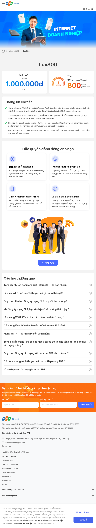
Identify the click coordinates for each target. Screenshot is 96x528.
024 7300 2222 (11, 447)
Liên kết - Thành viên (10, 465)
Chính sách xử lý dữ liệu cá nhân (28, 395)
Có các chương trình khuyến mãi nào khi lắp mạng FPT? (34, 361)
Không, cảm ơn (83, 512)
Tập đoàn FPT (7, 477)
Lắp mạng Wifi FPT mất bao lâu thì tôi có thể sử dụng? (34, 317)
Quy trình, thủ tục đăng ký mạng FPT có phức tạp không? (35, 301)
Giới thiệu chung (8, 461)
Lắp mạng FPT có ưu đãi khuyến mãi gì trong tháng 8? (33, 293)
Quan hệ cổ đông (8, 473)
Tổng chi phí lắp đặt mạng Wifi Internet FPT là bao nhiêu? (35, 285)
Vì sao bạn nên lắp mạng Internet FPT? (25, 369)
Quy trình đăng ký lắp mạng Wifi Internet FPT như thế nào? (36, 353)
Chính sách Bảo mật (22, 523)
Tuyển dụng (6, 480)
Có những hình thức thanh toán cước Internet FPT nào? (34, 325)
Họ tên (5, 399)
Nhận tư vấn (86, 405)
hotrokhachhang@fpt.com (15, 443)
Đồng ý (83, 520)
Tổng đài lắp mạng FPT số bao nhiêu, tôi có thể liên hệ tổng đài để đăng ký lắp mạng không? (45, 343)
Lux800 (26, 51)
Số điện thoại (46, 399)
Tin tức (4, 484)
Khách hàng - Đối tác (10, 469)
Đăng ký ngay (48, 262)
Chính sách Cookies (30, 520)
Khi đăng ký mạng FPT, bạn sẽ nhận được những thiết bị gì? (36, 309)
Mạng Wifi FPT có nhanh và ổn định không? (28, 333)
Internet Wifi (14, 51)
